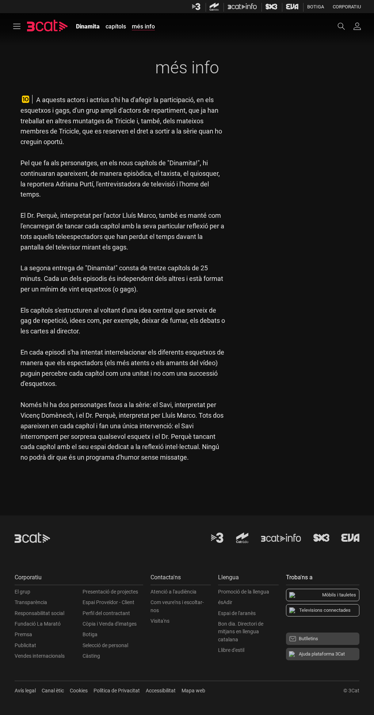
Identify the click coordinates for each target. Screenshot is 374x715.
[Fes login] (357, 26)
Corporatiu (347, 6)
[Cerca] (345, 26)
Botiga (315, 6)
